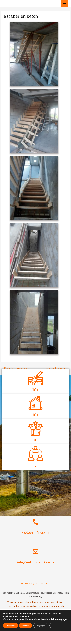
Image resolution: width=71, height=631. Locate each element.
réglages (62, 619)
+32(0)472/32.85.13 (35, 533)
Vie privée (45, 583)
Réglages (41, 625)
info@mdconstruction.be (35, 562)
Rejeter (25, 625)
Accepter (10, 625)
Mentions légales (29, 583)
